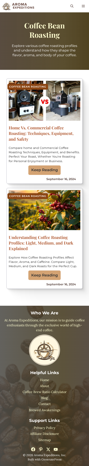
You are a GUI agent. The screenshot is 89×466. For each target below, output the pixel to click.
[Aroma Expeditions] (18, 6)
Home (44, 380)
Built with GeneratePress (44, 459)
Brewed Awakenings (44, 410)
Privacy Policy (44, 428)
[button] (72, 6)
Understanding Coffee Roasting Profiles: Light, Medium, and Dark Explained (41, 242)
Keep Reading (44, 170)
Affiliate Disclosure (44, 434)
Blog (44, 398)
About (44, 386)
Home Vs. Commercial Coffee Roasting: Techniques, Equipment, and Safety (41, 133)
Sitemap (44, 440)
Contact (44, 404)
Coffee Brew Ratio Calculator (45, 392)
